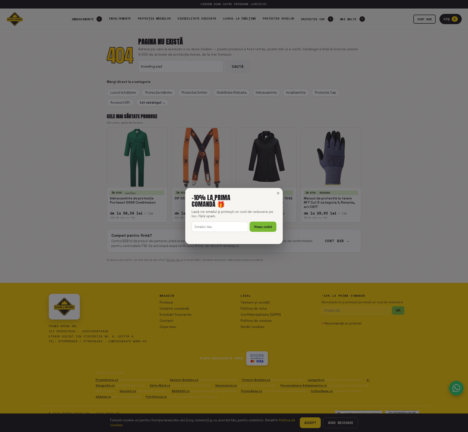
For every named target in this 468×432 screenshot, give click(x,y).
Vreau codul (263, 227)
